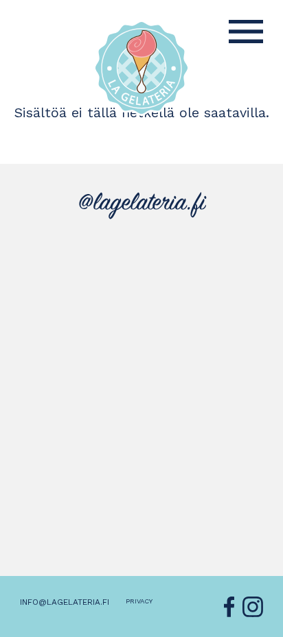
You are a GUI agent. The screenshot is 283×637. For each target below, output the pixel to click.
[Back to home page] (141, 68)
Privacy (139, 601)
